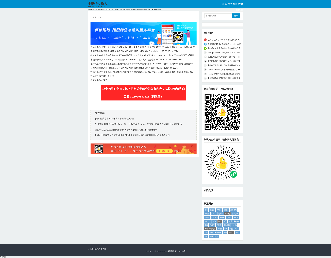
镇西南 (207, 214)
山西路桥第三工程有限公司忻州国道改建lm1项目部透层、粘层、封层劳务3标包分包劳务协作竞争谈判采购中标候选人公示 (224, 61)
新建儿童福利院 (210, 229)
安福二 (213, 214)
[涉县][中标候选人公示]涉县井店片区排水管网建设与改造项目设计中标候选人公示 (132, 135)
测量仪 (220, 214)
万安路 (229, 217)
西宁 (236, 229)
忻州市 (220, 229)
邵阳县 (226, 210)
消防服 (222, 217)
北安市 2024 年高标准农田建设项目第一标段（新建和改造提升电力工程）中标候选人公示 (224, 70)
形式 (230, 221)
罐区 (206, 210)
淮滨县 (212, 210)
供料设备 (235, 214)
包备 (206, 236)
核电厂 (231, 232)
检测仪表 (218, 232)
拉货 (231, 229)
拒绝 (226, 229)
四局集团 (214, 217)
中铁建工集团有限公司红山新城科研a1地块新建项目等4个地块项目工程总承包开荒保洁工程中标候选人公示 (224, 65)
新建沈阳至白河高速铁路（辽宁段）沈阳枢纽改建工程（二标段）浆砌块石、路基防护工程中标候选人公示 (224, 57)
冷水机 (234, 225)
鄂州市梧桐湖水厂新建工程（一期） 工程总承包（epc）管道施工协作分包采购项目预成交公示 (138, 124)
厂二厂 (212, 225)
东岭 (216, 236)
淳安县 (219, 210)
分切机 (227, 214)
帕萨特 (236, 221)
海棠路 (236, 217)
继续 (211, 236)
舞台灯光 (208, 221)
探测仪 (219, 225)
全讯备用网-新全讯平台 (232, 4)
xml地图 (182, 251)
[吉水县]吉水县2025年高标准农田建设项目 (114, 118)
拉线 (206, 232)
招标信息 (239, 10)
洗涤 (225, 232)
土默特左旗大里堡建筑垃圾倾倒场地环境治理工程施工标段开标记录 (126, 130)
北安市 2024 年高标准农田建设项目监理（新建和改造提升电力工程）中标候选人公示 (224, 74)
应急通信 (233, 210)
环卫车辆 (227, 225)
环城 (206, 225)
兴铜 (211, 232)
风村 (219, 221)
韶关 (225, 221)
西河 (214, 221)
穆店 (237, 232)
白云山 (207, 217)
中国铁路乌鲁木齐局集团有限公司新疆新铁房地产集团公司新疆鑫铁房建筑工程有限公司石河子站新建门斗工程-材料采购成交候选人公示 (224, 78)
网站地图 (3, 257)
